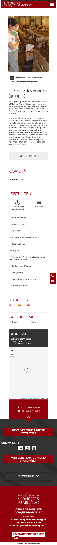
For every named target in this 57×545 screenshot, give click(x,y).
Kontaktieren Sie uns (28, 534)
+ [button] (12, 350)
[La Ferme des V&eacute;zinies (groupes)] (26, 370)
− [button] (12, 354)
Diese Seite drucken (31, 156)
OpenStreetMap (33, 398)
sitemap (20, 543)
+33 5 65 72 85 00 (31, 522)
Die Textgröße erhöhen (22, 156)
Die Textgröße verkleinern (26, 156)
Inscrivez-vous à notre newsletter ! (28, 432)
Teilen (35, 156)
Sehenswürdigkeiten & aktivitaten (28, 78)
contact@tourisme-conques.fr (28, 525)
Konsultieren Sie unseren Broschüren (28, 459)
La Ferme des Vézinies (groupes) (25, 82)
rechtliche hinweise (32, 543)
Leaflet (22, 398)
